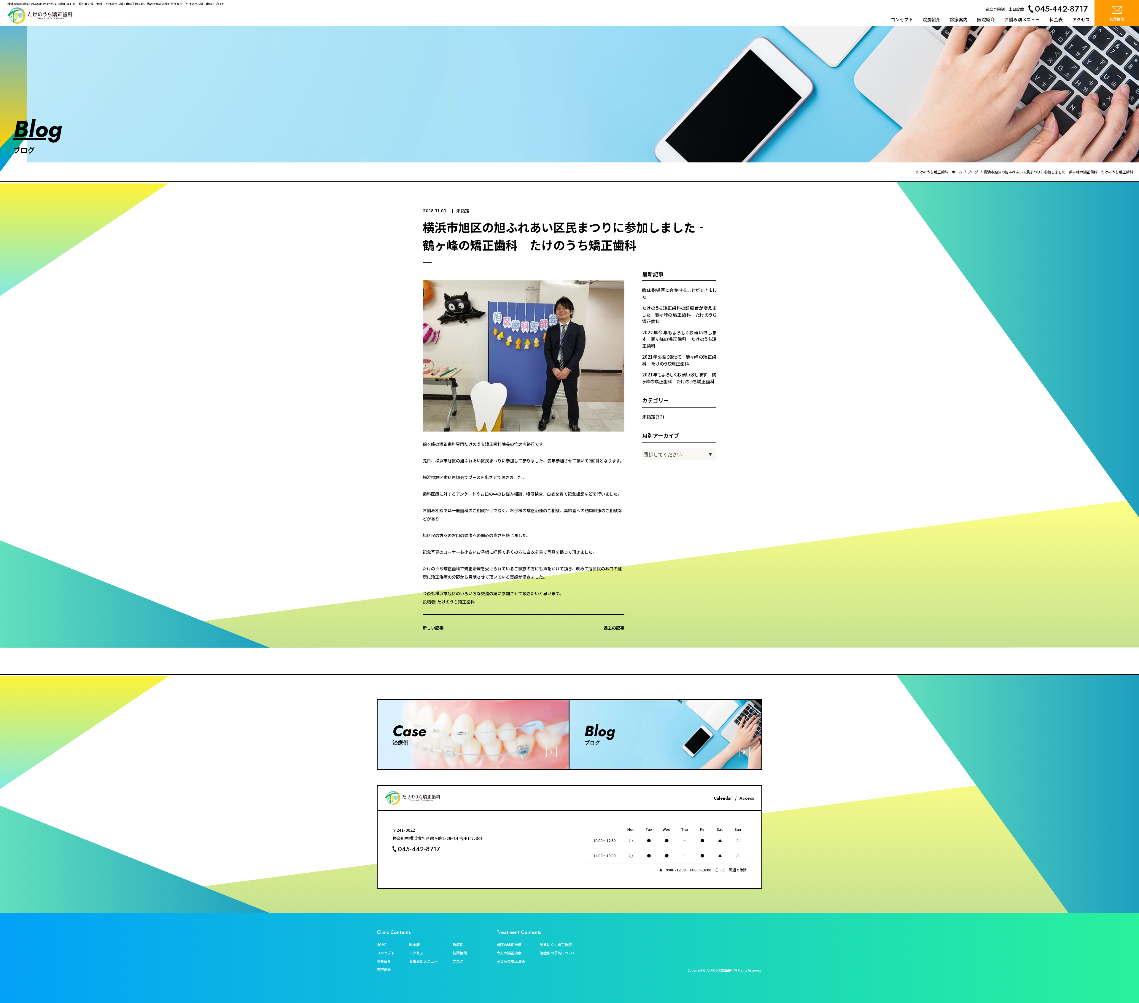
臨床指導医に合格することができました (679, 293)
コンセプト (902, 19)
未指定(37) (653, 416)
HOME (381, 944)
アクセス (1081, 19)
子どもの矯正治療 (511, 961)
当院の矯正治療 (509, 944)
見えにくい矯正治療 (556, 944)
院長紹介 (931, 19)
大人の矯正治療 (509, 952)
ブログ (458, 961)
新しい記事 (433, 628)
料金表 (1056, 19)
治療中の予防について (557, 952)
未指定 (463, 210)
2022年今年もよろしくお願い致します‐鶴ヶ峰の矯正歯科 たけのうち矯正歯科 (679, 339)
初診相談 (460, 952)
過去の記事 (614, 628)
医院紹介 (986, 19)
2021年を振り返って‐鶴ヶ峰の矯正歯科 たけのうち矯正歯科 (679, 360)
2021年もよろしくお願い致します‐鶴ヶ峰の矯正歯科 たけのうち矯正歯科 (679, 377)
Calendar (723, 798)
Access (746, 798)
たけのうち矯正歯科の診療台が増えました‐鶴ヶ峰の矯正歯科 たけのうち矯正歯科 (679, 314)
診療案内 (959, 19)
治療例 (458, 944)
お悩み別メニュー (1022, 19)
